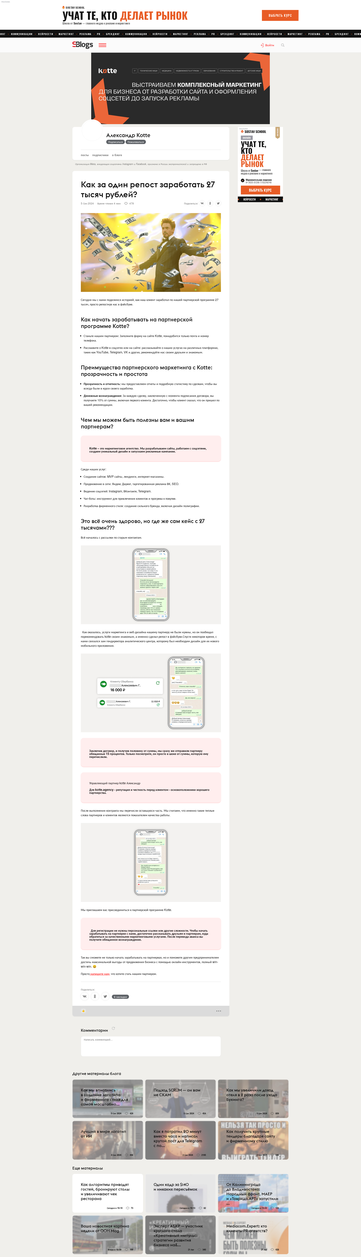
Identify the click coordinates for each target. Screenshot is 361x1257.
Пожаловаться (136, 142)
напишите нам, (100, 974)
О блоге (117, 155)
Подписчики (100, 155)
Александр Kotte (128, 135)
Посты (85, 155)
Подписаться (115, 142)
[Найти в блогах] (283, 45)
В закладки (120, 997)
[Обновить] (113, 1028)
